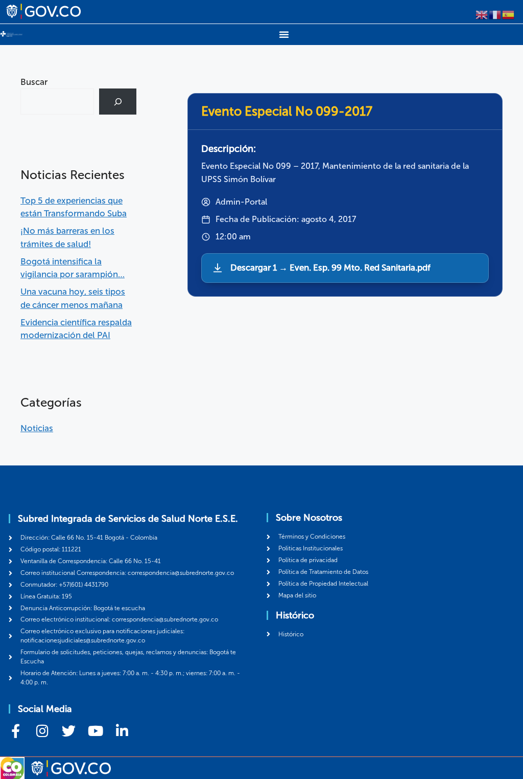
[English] (482, 14)
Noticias (36, 428)
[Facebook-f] (15, 731)
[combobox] (57, 101)
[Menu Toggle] (284, 34)
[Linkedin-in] (122, 731)
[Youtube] (95, 731)
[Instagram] (42, 731)
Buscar (33, 82)
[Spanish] (508, 14)
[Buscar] (117, 101)
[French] (495, 14)
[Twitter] (69, 731)
